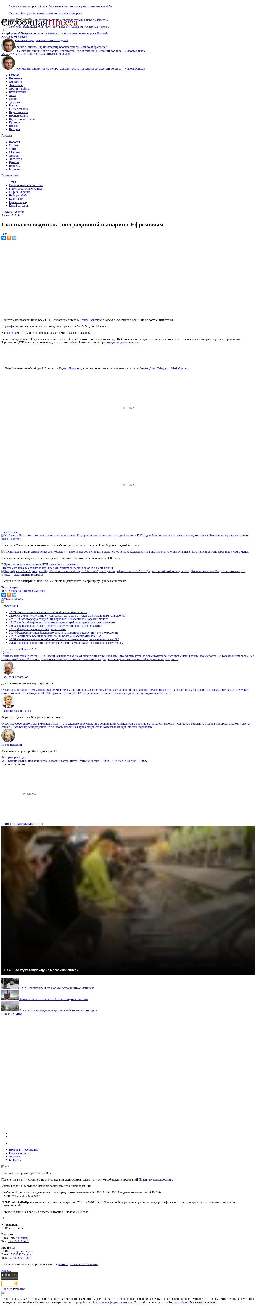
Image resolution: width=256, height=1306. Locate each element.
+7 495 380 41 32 (18, 1257)
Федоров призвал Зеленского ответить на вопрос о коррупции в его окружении (64, 632)
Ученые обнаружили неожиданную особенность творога (45, 13)
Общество (15, 81)
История (14, 129)
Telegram (162, 368)
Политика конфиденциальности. (112, 1302)
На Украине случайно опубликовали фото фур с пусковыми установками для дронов (67, 615)
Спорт (13, 98)
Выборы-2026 (18, 195)
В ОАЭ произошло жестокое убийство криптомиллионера (56, 987)
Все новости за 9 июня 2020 (19, 649)
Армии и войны (19, 88)
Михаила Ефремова (89, 319)
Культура (14, 122)
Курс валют (16, 198)
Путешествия (17, 91)
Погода (13, 125)
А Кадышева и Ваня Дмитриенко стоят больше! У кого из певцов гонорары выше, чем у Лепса (188, 551)
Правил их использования (155, 1179)
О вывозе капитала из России (20, 655)
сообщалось (17, 339)
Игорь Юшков (136, 50)
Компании (15, 169)
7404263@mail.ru (21, 1254)
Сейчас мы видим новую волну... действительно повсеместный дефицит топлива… (71, 50)
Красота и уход (18, 202)
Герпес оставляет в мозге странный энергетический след (49, 612)
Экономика (16, 85)
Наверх (6, 1270)
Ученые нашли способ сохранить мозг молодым (40, 53)
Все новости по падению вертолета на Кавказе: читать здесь (58, 1010)
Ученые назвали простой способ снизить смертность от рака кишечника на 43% (60, 6)
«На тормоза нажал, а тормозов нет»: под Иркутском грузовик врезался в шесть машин (57, 567)
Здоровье (15, 102)
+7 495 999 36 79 (18, 1241)
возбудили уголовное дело (122, 342)
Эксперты (15, 158)
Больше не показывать (202, 1302)
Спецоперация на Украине (26, 185)
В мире (13, 105)
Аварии (19, 211)
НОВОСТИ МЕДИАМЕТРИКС (22, 824)
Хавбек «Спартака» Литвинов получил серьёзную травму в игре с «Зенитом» (62, 622)
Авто (12, 95)
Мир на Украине (19, 192)
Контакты (15, 1159)
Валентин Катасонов (14, 676)
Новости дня (9, 605)
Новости (14, 142)
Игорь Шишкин (11, 744)
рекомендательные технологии (78, 1264)
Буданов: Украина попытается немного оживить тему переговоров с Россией (58, 33)
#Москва (39, 590)
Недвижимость (18, 112)
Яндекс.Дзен (147, 368)
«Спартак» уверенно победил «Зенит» (37, 629)
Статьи (13, 145)
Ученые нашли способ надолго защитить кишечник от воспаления (55, 625)
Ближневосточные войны (25, 188)
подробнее (180, 1302)
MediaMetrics (179, 368)
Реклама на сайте (20, 1153)
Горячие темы (10, 175)
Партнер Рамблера (13, 1288)
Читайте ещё (9, 532)
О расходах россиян (14, 689)
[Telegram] (14, 238)
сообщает (13, 332)
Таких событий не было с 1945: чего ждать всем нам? (53, 999)
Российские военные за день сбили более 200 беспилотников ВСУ (55, 635)
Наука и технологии (22, 119)
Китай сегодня (18, 205)
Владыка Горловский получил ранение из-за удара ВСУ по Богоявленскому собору (66, 642)
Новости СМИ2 (11, 1013)
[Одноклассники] (9, 238)
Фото (12, 148)
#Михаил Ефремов (21, 590)
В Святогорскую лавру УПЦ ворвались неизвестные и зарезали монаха (58, 619)
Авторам (14, 1156)
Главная (14, 75)
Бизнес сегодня (18, 108)
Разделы (6, 135)
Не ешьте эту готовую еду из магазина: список (41, 970)
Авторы (14, 155)
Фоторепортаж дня (13, 757)
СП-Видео (15, 152)
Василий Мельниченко (16, 710)
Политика (15, 78)
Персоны (15, 165)
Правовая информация (23, 1149)
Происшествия (18, 115)
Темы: (13, 181)
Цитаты (14, 162)
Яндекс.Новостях (70, 368)
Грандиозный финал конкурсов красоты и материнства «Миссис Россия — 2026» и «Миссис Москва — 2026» (77, 760)
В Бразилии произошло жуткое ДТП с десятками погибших (39, 564)
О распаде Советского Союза (20, 723)
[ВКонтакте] (3, 238)
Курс (4, 36)
